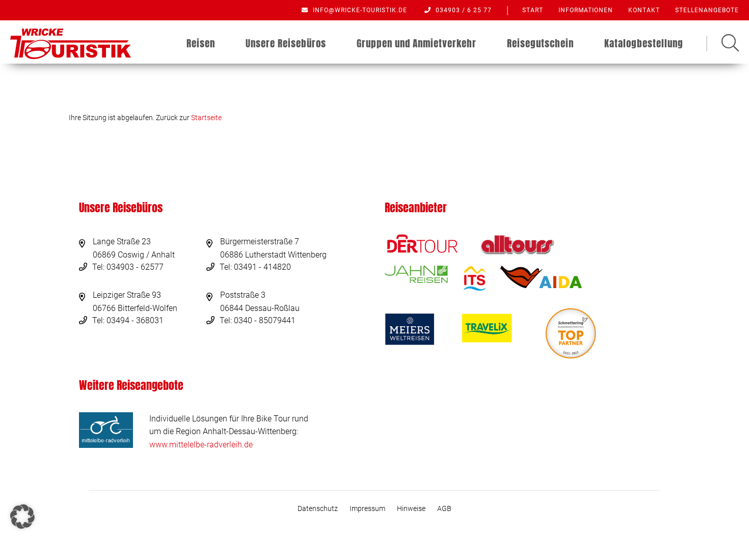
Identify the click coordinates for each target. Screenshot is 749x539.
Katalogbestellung (643, 43)
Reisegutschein (540, 43)
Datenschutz (318, 508)
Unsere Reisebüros (286, 43)
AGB (444, 508)
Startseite (206, 118)
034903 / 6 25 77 (463, 10)
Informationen (585, 10)
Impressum (367, 508)
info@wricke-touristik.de (359, 10)
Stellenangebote (707, 10)
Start (532, 10)
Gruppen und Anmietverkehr (416, 43)
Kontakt (644, 10)
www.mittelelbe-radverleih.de (201, 444)
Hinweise (411, 508)
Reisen (200, 43)
